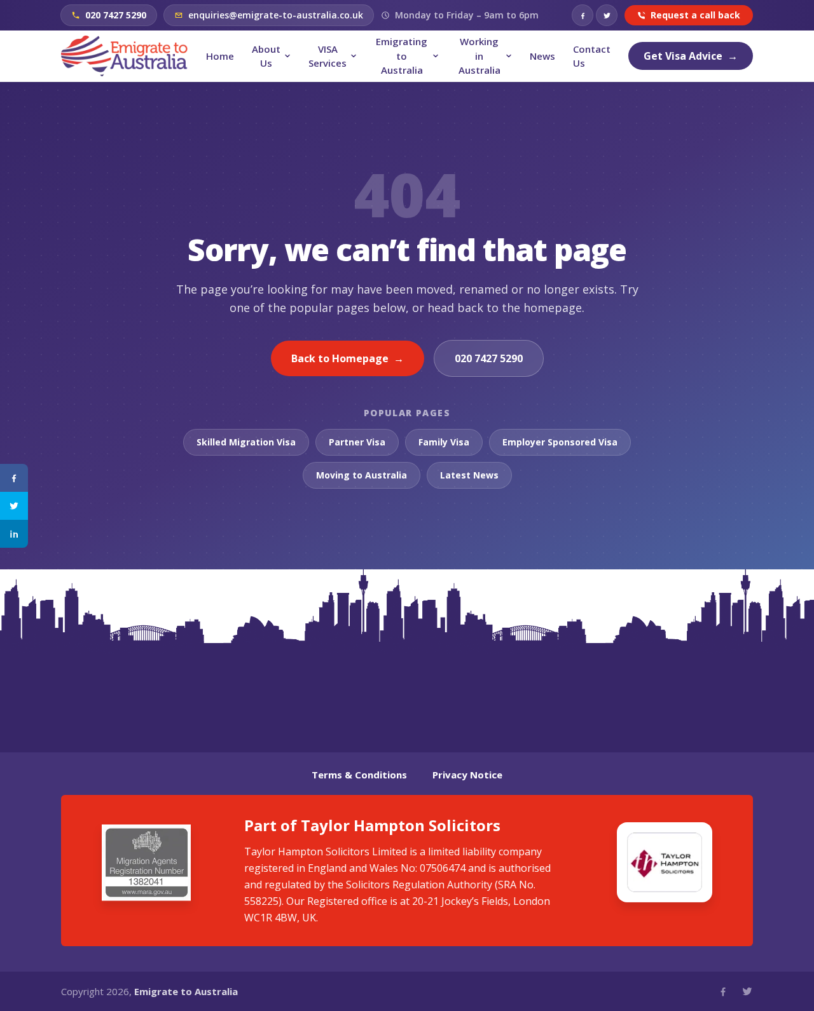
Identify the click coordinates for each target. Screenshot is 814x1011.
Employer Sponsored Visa (559, 442)
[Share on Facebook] (14, 478)
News (542, 56)
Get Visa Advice (691, 56)
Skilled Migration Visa (246, 442)
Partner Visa (357, 442)
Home (220, 56)
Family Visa (443, 442)
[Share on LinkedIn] (14, 534)
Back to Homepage (347, 358)
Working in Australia (479, 55)
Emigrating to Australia (401, 55)
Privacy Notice (467, 774)
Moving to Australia (361, 475)
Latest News (469, 475)
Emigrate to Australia (186, 991)
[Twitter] (607, 15)
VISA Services (327, 56)
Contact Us (591, 56)
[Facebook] (582, 15)
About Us (266, 56)
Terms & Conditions (359, 774)
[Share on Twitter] (14, 506)
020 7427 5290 (489, 358)
